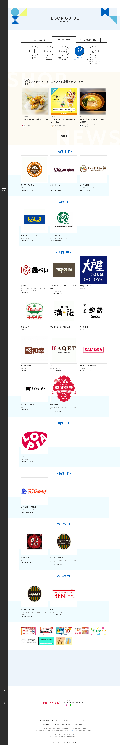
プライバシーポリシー (81, 720)
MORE (64, 136)
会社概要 (47, 724)
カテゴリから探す (63, 39)
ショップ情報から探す (88, 40)
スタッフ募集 (78, 724)
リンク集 (68, 720)
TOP (4, 690)
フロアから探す (39, 40)
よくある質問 (45, 720)
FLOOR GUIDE (18, 4)
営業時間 (4, 702)
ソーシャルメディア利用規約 (62, 724)
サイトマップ (57, 720)
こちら (73, 731)
